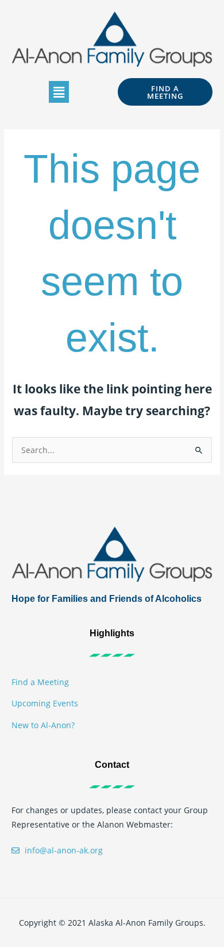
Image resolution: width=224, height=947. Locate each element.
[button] (58, 92)
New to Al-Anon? (43, 725)
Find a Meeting (40, 682)
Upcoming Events (44, 703)
